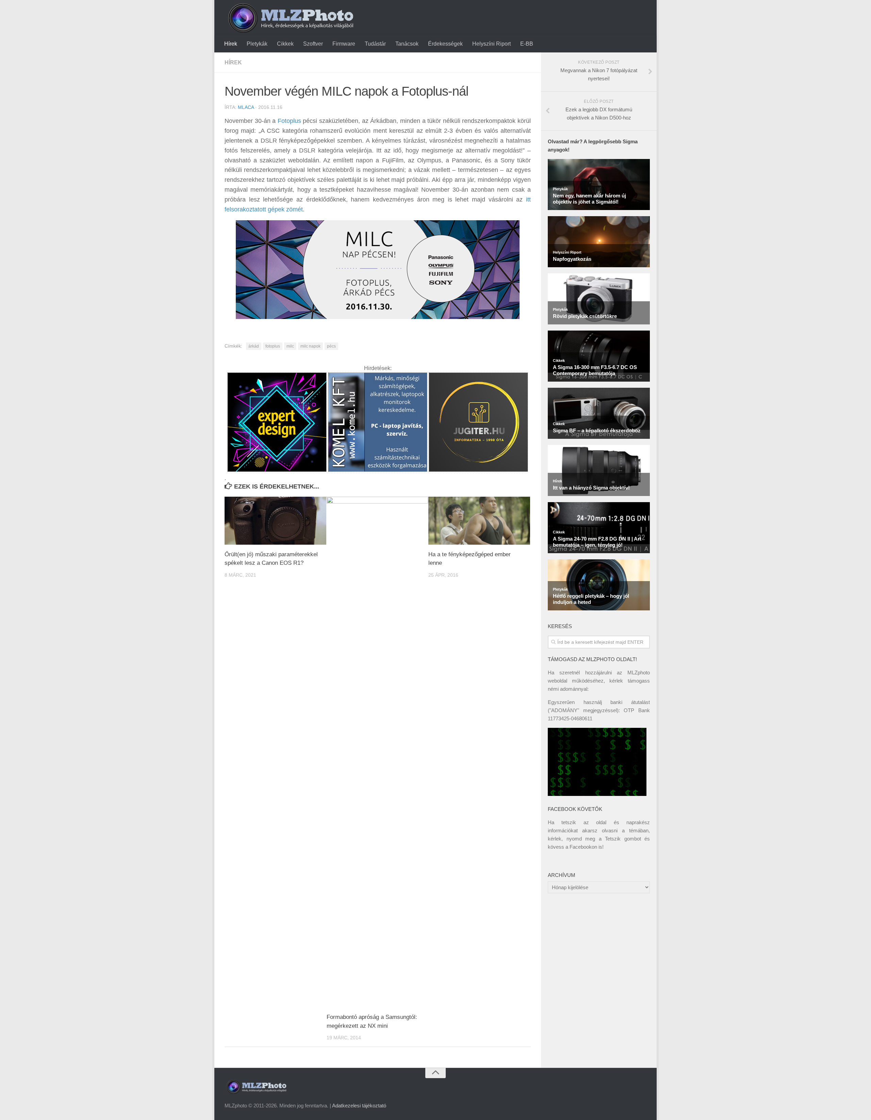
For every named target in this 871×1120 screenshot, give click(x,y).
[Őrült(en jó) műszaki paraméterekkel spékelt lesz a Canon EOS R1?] (275, 521)
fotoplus (272, 346)
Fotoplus (289, 120)
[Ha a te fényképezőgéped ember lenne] (479, 521)
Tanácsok (406, 44)
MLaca (246, 107)
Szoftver (313, 44)
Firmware (343, 44)
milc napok (310, 346)
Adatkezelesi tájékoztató (359, 1105)
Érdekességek (445, 44)
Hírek (230, 44)
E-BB (526, 44)
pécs (331, 346)
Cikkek (285, 44)
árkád (253, 346)
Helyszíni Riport (491, 44)
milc (290, 346)
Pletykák (257, 44)
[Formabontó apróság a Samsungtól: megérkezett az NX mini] (377, 752)
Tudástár (375, 44)
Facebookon (583, 847)
